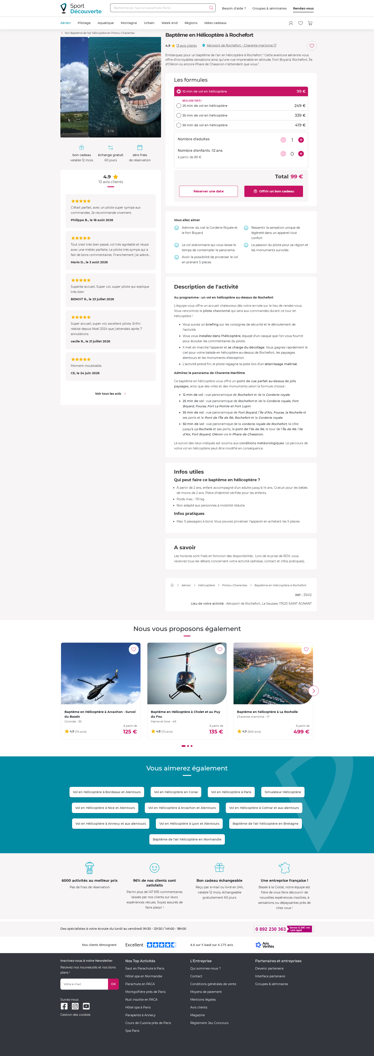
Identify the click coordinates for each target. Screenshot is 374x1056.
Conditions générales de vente (213, 984)
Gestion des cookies (75, 1015)
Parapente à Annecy (140, 1015)
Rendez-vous (303, 8)
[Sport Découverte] (81, 8)
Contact (196, 976)
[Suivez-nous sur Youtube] (86, 1006)
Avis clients (198, 1007)
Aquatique (106, 23)
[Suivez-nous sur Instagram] (75, 1006)
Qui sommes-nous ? (205, 968)
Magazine (197, 1015)
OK (113, 984)
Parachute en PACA (140, 984)
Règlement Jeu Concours (209, 1023)
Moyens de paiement (206, 992)
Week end (169, 23)
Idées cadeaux (215, 23)
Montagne (129, 23)
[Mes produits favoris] (300, 23)
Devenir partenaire (269, 968)
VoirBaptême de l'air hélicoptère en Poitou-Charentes (100, 33)
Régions (191, 23)
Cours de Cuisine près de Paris (148, 1023)
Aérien (65, 23)
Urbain (149, 23)
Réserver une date (208, 191)
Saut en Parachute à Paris (144, 968)
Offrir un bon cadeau (276, 191)
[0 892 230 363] (263, 929)
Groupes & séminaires (269, 8)
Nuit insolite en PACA (141, 1000)
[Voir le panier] (310, 23)
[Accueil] (172, 585)
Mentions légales (203, 1000)
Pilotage (84, 23)
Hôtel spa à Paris (138, 1007)
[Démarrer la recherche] (211, 7)
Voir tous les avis (108, 394)
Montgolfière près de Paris (145, 992)
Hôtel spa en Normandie (143, 976)
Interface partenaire (270, 976)
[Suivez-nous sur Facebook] (64, 1006)
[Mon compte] (291, 23)
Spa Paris (132, 1031)
